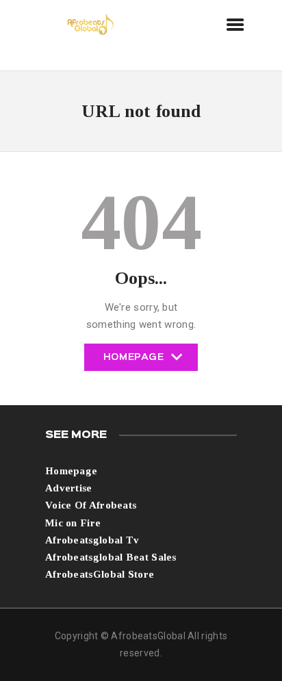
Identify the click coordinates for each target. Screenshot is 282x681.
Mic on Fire (73, 522)
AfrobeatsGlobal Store (99, 574)
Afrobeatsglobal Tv (92, 540)
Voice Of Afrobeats (90, 505)
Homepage (133, 362)
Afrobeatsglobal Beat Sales (111, 557)
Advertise (68, 488)
